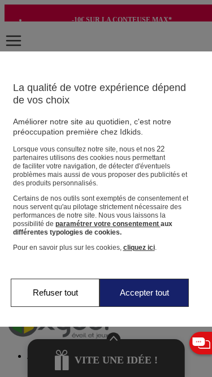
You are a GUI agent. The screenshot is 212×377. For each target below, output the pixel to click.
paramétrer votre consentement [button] (108, 224)
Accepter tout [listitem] (144, 292)
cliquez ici (139, 248)
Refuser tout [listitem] (55, 292)
